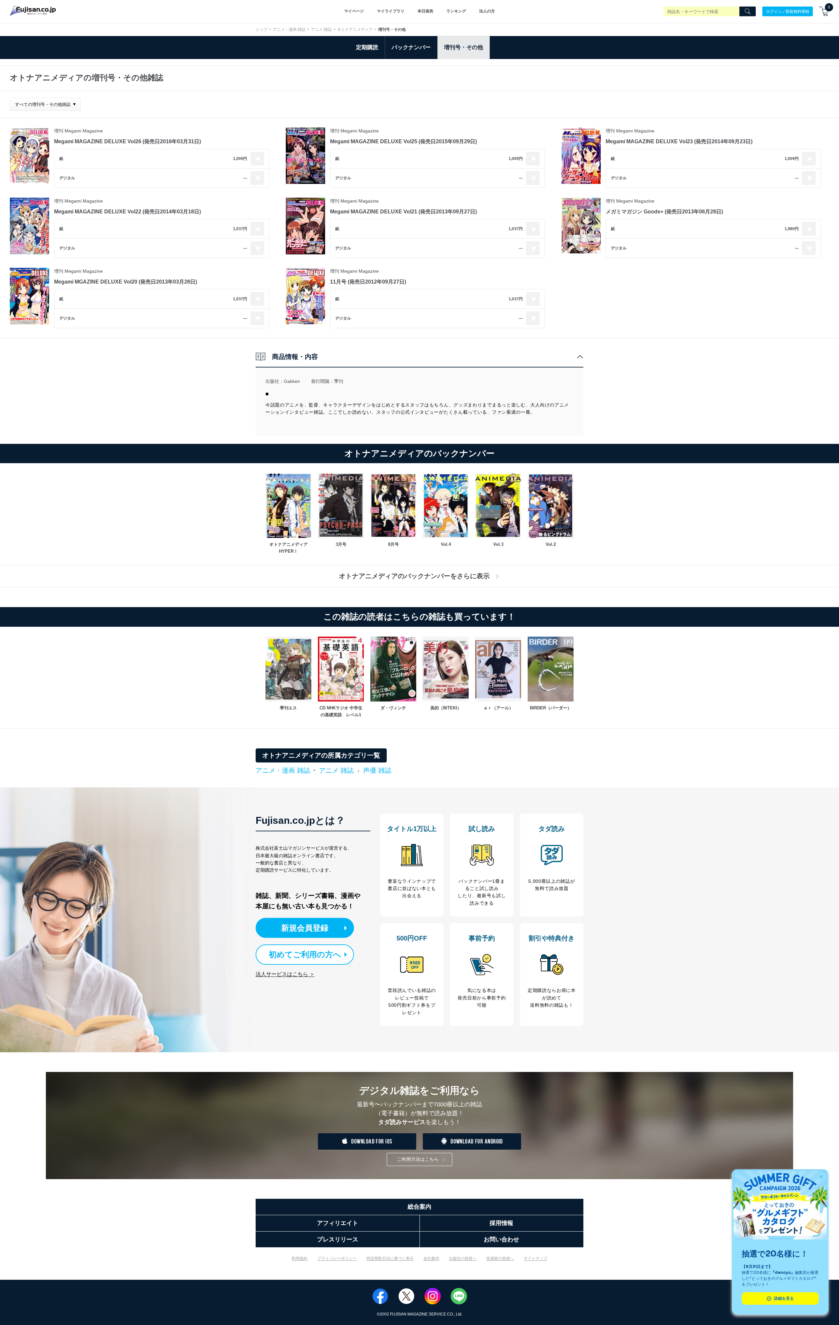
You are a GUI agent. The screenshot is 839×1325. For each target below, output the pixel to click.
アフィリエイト (337, 1223)
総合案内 (419, 1206)
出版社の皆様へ (463, 1258)
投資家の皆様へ (500, 1258)
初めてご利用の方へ (305, 954)
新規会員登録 (304, 927)
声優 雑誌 (377, 770)
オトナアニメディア (355, 29)
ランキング (456, 11)
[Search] (747, 11)
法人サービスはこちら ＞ (285, 974)
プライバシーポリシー (337, 1258)
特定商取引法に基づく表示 (390, 1258)
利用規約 (299, 1258)
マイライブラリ (390, 11)
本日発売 (425, 11)
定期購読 (367, 47)
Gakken (292, 381)
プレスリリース (337, 1239)
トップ (261, 29)
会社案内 (431, 1258)
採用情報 (501, 1223)
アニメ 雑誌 (321, 29)
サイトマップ (535, 1258)
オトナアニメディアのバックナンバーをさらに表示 (414, 576)
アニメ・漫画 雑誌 (289, 29)
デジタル (67, 178)
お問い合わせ (501, 1239)
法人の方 (487, 11)
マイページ (354, 11)
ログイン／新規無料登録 (787, 11)
